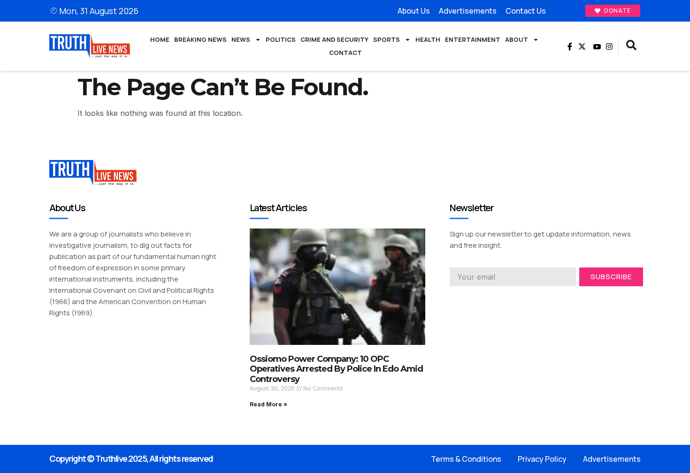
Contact (345, 52)
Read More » (268, 404)
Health (427, 39)
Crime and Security (334, 39)
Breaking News (200, 39)
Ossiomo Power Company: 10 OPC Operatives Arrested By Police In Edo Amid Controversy (336, 369)
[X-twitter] (582, 46)
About (516, 39)
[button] (631, 46)
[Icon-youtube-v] (595, 46)
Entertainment (472, 39)
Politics (281, 39)
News (240, 39)
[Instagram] (609, 46)
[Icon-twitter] (470, 299)
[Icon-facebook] (568, 46)
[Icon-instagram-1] (487, 299)
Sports (386, 39)
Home (159, 39)
